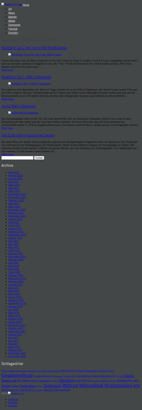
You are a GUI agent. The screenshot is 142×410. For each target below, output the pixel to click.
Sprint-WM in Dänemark (18, 106)
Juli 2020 (13, 262)
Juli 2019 (13, 287)
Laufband (55, 381)
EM (63, 370)
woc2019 (25, 389)
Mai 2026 (13, 172)
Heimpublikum (84, 376)
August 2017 (15, 334)
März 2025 (14, 184)
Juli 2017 (13, 337)
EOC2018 (70, 370)
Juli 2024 (13, 187)
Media (11, 21)
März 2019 (14, 293)
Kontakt (13, 33)
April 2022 (14, 225)
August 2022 (15, 219)
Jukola (129, 375)
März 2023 (14, 206)
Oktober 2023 (16, 200)
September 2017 (17, 331)
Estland (79, 370)
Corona (11, 370)
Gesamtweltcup (17, 375)
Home (26, 5)
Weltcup (70, 385)
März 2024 (14, 191)
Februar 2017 (15, 350)
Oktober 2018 (16, 300)
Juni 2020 (13, 265)
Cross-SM (42, 371)
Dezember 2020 (17, 256)
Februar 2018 (15, 318)
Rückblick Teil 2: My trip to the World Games (34, 47)
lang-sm (35, 380)
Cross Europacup (53, 371)
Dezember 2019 (17, 278)
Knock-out (8, 380)
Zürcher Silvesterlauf (56, 389)
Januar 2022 (15, 228)
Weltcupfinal (91, 385)
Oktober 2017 (16, 328)
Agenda (12, 17)
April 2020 (14, 272)
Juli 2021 (13, 240)
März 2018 (14, 315)
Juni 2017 (13, 340)
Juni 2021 (13, 244)
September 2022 (17, 216)
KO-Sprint (23, 380)
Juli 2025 (13, 181)
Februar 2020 (15, 275)
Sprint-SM (112, 381)
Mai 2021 (13, 247)
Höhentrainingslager (102, 376)
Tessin (5, 385)
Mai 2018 (13, 312)
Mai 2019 (13, 290)
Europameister (91, 370)
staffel (136, 380)
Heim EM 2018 (70, 376)
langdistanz (44, 380)
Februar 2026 (15, 175)
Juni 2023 (13, 203)
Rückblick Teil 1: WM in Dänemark (26, 76)
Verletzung (52, 385)
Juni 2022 (13, 222)
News (11, 13)
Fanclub (12, 29)
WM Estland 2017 (10, 390)
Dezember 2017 (17, 325)
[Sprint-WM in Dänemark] (23, 112)
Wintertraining (118, 385)
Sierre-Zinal (96, 381)
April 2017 (14, 346)
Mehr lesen (7, 69)
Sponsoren (14, 25)
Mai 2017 (13, 343)
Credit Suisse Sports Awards (27, 371)
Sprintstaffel (124, 380)
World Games (37, 390)
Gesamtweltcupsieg (43, 376)
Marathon (66, 380)
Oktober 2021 (16, 231)
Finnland (110, 371)
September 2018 (17, 303)
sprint (104, 380)
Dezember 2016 (17, 353)
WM (136, 385)
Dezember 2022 (17, 209)
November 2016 (17, 356)
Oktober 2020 (16, 259)
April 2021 (14, 250)
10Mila (4, 371)
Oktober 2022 (16, 212)
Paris (88, 380)
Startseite (13, 399)
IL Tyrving (118, 376)
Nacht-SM (80, 380)
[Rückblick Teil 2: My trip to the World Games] (34, 54)
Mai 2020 (13, 269)
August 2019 (15, 284)
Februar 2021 (15, 253)
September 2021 (17, 234)
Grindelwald (58, 376)
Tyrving (39, 386)
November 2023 (17, 197)
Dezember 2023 (17, 194)
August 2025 (15, 178)
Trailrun (15, 386)
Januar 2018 (15, 321)
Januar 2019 (15, 297)
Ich (10, 9)
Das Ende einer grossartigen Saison (27, 135)
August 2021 (15, 237)
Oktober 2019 (16, 281)
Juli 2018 (13, 309)
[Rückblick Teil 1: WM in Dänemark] (29, 83)
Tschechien (28, 385)
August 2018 (15, 306)
